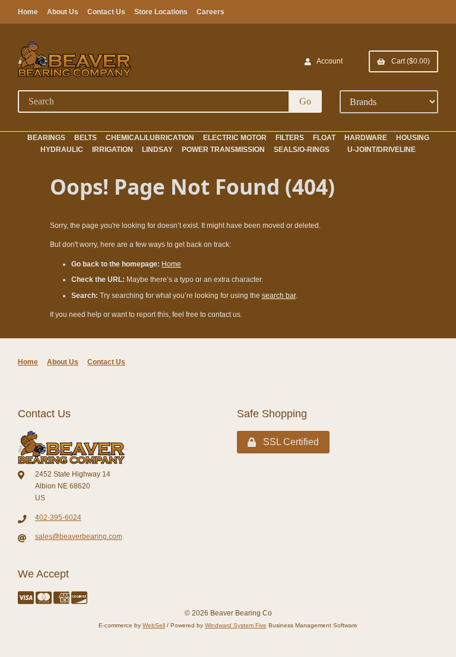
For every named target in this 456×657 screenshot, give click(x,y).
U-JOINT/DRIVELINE (381, 149)
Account (328, 61)
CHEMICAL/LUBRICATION (150, 138)
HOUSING (412, 138)
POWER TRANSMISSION (223, 149)
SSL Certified (288, 442)
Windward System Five (236, 625)
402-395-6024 (58, 517)
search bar (279, 295)
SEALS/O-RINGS (302, 149)
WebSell (153, 625)
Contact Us (106, 12)
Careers (210, 12)
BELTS (85, 138)
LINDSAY (157, 149)
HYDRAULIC (61, 149)
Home (28, 12)
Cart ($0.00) (409, 61)
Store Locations (161, 12)
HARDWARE (365, 138)
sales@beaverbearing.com (78, 536)
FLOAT (324, 138)
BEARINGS (46, 138)
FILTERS (290, 138)
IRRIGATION (112, 149)
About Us (62, 12)
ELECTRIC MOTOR (235, 138)
